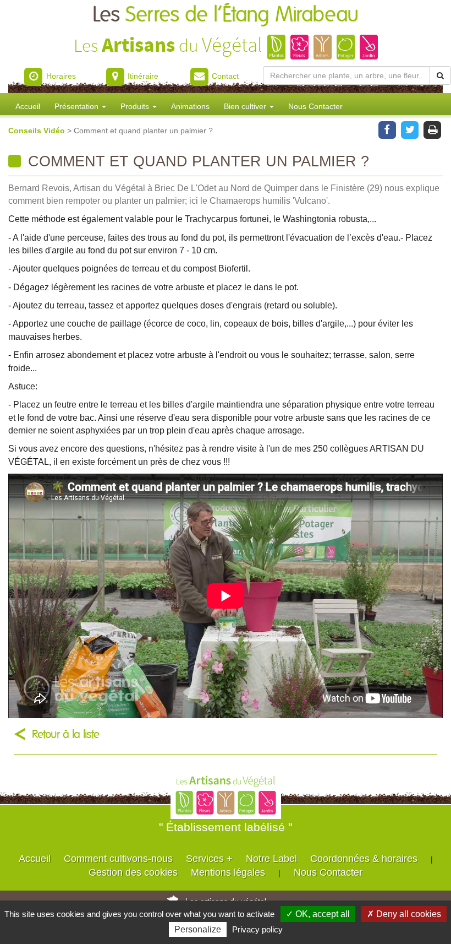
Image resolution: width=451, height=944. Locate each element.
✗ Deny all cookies (404, 914)
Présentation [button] (77, 106)
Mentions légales (228, 872)
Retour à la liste (66, 734)
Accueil (27, 106)
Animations (190, 106)
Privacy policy (257, 929)
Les (225, 15)
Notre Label (271, 858)
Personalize (197, 929)
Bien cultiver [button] (246, 106)
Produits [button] (135, 106)
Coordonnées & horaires (363, 858)
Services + (209, 858)
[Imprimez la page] (432, 128)
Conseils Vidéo (37, 130)
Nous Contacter (315, 106)
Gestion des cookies (133, 872)
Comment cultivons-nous (118, 858)
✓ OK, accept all (318, 914)
